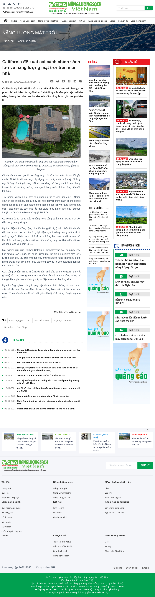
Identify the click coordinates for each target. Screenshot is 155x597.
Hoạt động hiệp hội (10, 497)
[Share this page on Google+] (63, 81)
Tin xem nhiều (95, 208)
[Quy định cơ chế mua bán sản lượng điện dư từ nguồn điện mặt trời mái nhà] (99, 71)
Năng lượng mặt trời (19, 320)
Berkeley (8, 327)
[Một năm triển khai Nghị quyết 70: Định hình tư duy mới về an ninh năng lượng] (131, 180)
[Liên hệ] (14, 3)
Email (145, 567)
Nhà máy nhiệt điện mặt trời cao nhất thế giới (131, 319)
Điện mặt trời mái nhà (62, 546)
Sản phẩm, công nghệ (100, 436)
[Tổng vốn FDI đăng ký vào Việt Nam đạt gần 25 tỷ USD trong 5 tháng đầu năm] (9, 438)
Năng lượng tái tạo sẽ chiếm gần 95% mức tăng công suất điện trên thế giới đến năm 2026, (47, 369)
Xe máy (108, 546)
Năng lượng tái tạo (61, 497)
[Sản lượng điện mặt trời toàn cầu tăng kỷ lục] (99, 132)
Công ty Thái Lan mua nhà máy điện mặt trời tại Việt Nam (46, 357)
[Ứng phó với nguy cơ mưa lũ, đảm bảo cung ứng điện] (131, 147)
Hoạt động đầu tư (25, 435)
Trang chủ (8, 41)
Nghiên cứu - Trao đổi (114, 512)
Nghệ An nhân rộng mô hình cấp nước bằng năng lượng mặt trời (48, 402)
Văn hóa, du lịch (60, 517)
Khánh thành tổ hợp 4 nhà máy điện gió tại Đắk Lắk (130, 337)
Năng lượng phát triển (48, 21)
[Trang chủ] (4, 3)
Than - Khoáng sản (113, 497)
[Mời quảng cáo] (19, 3)
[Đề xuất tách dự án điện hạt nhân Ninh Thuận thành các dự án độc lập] (131, 76)
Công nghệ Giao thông (115, 551)
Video (112, 21)
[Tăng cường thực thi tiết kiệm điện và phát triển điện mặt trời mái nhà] (99, 184)
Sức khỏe (57, 512)
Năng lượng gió (139, 435)
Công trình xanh (60, 551)
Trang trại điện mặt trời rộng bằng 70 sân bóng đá (43, 396)
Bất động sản (7, 512)
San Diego (22, 327)
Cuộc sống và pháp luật (12, 531)
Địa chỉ (118, 567)
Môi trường (7, 522)
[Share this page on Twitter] (69, 81)
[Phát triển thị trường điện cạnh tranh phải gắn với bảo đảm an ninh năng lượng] (131, 215)
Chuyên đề (123, 21)
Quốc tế (5, 492)
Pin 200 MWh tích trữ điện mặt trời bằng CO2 (40, 362)
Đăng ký (145, 465)
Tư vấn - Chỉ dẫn (62, 435)
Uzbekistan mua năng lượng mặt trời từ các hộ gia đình (46, 408)
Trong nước (7, 488)
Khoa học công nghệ (97, 21)
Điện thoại (132, 567)
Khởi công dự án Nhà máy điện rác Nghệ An (130, 283)
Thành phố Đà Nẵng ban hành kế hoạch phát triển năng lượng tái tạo (130, 264)
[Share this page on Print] (58, 81)
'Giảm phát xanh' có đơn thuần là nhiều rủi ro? (41, 375)
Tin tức (14, 21)
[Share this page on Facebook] (81, 81)
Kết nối (82, 21)
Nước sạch (6, 526)
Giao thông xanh (138, 21)
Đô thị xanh (7, 517)
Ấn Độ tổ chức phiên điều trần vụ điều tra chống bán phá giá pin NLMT (48, 389)
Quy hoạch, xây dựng (11, 507)
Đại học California (63, 320)
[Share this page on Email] (52, 81)
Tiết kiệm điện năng (61, 541)
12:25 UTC (29, 8)
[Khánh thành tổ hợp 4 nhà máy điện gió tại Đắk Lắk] (124, 438)
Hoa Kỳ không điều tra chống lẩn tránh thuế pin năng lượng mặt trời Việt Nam (48, 381)
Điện (107, 488)
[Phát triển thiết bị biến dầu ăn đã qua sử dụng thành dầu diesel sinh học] (86, 438)
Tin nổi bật (92, 62)
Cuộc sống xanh (68, 21)
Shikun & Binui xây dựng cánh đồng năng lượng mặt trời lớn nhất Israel (49, 351)
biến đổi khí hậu (42, 320)
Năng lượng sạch (27, 21)
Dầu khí (108, 492)
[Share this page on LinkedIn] (75, 81)
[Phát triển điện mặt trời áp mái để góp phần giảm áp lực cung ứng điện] (99, 157)
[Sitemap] (9, 3)
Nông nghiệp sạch (61, 555)
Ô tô (107, 541)
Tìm (148, 8)
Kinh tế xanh (58, 507)
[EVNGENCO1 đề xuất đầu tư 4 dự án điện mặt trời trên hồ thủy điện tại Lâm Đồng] (99, 101)
